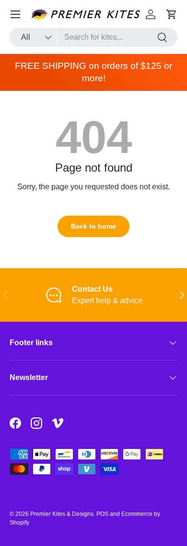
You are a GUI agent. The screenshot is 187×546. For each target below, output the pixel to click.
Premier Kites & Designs (62, 514)
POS (102, 514)
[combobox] (93, 37)
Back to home (93, 226)
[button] (171, 14)
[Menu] (15, 14)
